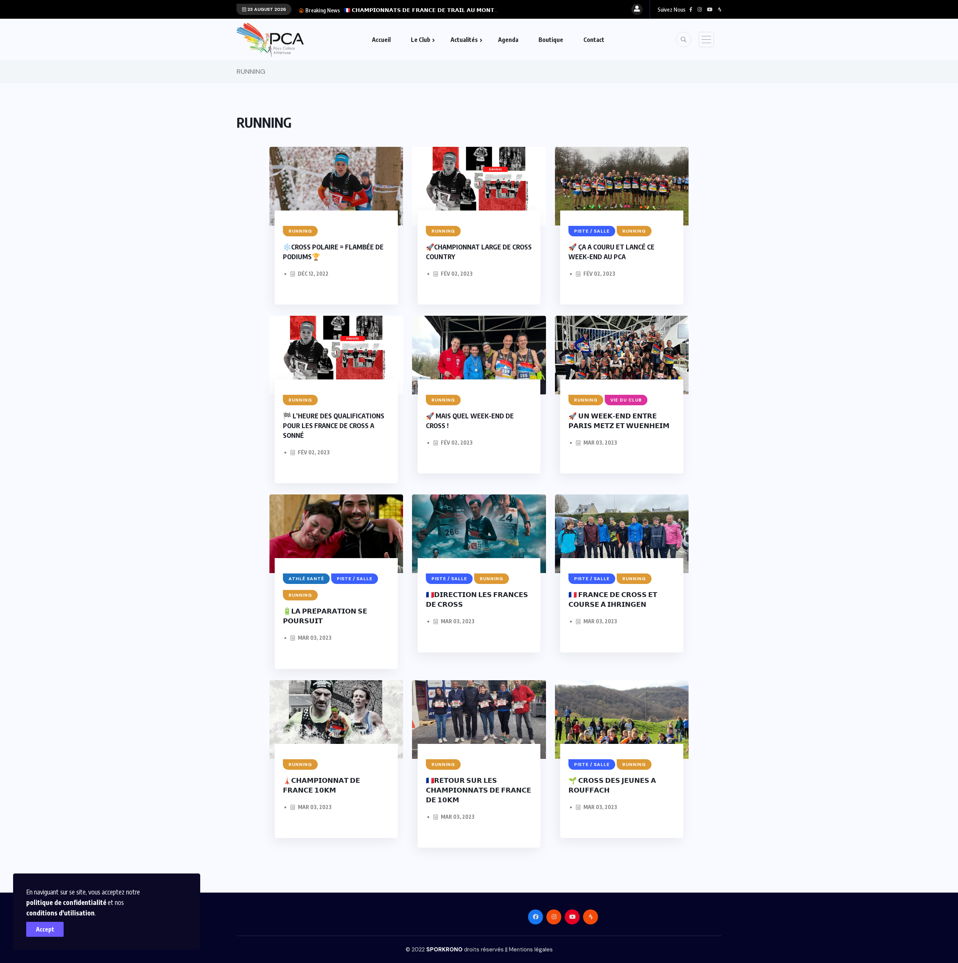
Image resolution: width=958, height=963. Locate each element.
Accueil (381, 39)
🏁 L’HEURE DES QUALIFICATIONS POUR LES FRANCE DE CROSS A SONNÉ (333, 425)
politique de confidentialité (66, 902)
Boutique (551, 39)
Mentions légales (531, 949)
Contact (593, 39)
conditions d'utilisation (60, 912)
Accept (45, 929)
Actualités (464, 39)
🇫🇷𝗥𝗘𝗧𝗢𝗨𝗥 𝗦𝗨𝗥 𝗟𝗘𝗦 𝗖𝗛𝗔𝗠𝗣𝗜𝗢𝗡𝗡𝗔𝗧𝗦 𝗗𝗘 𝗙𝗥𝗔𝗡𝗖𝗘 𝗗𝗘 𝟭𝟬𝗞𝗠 (478, 790)
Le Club (420, 39)
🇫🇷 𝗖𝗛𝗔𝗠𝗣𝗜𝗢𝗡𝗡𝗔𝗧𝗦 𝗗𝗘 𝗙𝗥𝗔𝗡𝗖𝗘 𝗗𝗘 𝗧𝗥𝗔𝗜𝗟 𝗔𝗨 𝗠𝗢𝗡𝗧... (421, 10)
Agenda (508, 39)
